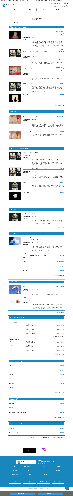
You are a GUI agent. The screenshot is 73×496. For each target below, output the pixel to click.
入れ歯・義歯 (15, 474)
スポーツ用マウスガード (44, 474)
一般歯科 (58, 466)
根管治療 (29, 474)
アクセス (58, 9)
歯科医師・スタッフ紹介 (29, 466)
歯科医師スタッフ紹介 (29, 10)
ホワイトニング (29, 470)
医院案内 (43, 9)
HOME (15, 9)
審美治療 (15, 470)
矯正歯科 (58, 470)
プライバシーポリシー (57, 481)
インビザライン (58, 474)
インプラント (43, 470)
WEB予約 (50, 493)
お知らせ (15, 481)
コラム (29, 481)
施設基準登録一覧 (43, 481)
